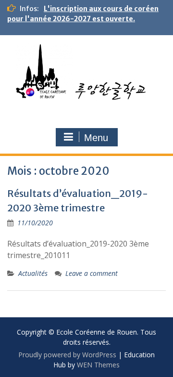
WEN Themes (98, 364)
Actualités (33, 273)
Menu (96, 137)
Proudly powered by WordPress (67, 354)
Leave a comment (91, 273)
